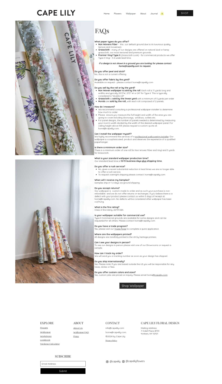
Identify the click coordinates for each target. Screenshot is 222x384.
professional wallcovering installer (152, 136)
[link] (162, 13)
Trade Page (120, 229)
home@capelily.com (129, 66)
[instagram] (107, 361)
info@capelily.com (115, 328)
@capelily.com (147, 220)
